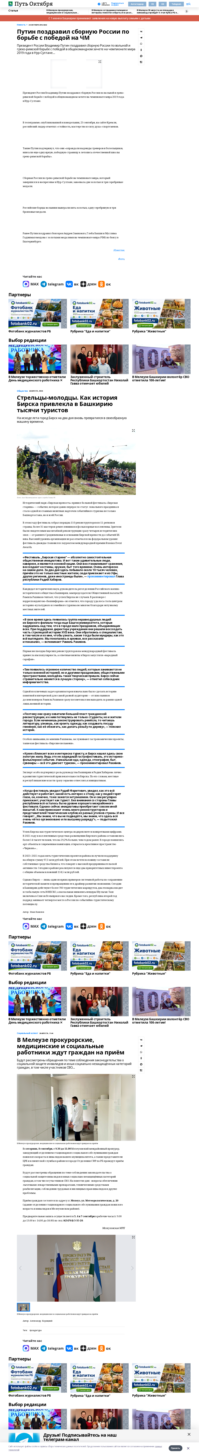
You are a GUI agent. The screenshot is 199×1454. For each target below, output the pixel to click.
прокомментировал (101, 576)
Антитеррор (137, 4)
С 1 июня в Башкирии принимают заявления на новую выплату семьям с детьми (99, 18)
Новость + (22, 25)
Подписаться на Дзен (117, 4)
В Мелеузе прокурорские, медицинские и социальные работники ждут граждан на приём (65, 11)
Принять (175, 1448)
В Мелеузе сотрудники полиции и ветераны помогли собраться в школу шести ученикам (112, 11)
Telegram (176, 4)
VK (152, 4)
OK (162, 4)
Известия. (119, 250)
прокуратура (35, 1330)
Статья (13, 10)
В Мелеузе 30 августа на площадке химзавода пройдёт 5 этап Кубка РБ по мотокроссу (157, 11)
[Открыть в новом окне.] (31, 284)
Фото (121, 259)
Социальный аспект (27, 1033)
